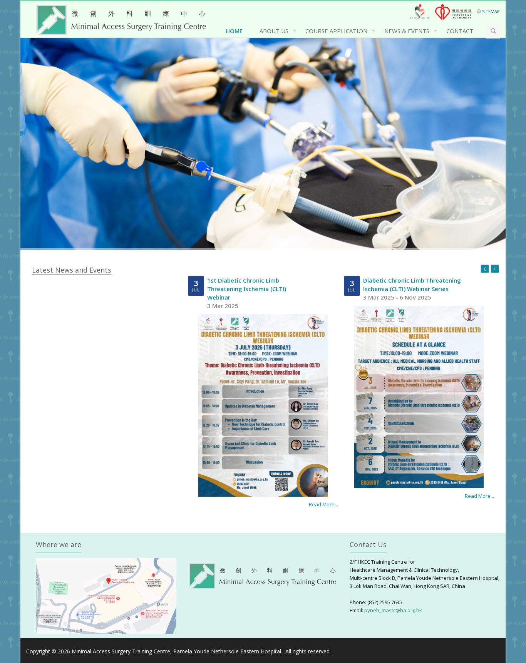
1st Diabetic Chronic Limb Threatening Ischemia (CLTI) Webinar (246, 288)
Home (234, 31)
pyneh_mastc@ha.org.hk (393, 610)
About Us (274, 31)
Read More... (323, 504)
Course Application (336, 31)
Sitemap (491, 11)
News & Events (406, 31)
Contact (459, 31)
